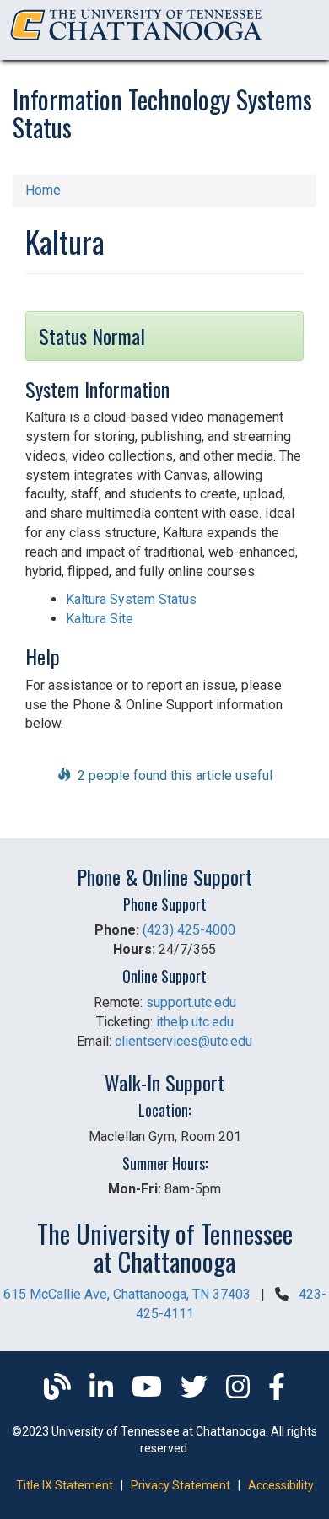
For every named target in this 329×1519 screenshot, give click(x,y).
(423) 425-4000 (189, 930)
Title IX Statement (64, 1485)
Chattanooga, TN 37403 (127, 1294)
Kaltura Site (99, 619)
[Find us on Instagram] (239, 1392)
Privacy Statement (180, 1485)
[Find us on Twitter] (196, 1392)
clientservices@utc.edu (183, 1041)
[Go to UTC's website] (136, 41)
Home (43, 190)
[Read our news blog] (59, 1392)
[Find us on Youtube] (148, 1392)
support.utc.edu (191, 1002)
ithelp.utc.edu (195, 1022)
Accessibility (281, 1485)
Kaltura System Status (131, 599)
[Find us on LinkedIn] (102, 1392)
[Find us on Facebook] (276, 1392)
